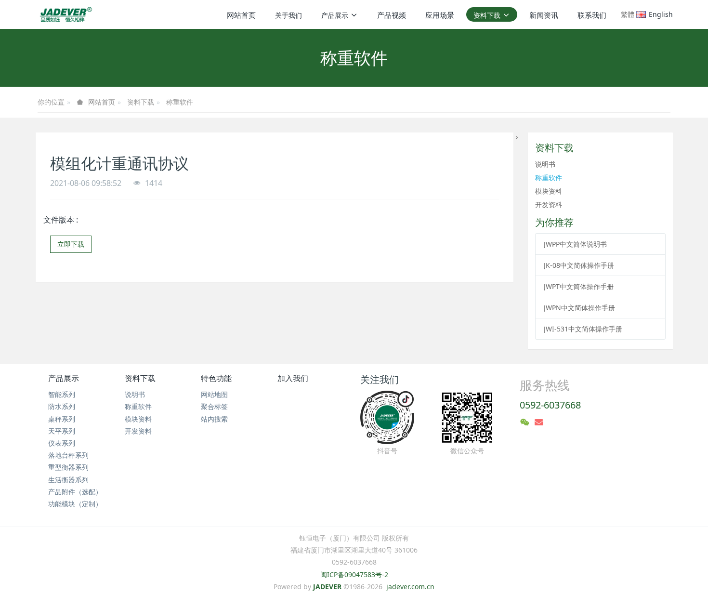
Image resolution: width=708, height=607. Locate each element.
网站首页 (241, 15)
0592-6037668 (550, 404)
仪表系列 (61, 443)
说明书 (545, 164)
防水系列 (61, 406)
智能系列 (61, 394)
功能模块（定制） (75, 503)
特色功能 (216, 378)
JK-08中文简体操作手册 (579, 265)
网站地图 (214, 394)
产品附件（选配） (75, 491)
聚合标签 (214, 406)
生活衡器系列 (68, 479)
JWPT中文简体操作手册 (579, 286)
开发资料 (548, 204)
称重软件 (179, 101)
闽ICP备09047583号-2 (354, 574)
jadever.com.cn (410, 586)
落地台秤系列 (68, 455)
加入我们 (292, 378)
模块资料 (548, 191)
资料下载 (140, 101)
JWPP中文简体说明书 (575, 244)
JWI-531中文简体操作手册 (583, 328)
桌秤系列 (61, 418)
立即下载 (70, 244)
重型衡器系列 (68, 467)
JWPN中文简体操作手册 (579, 307)
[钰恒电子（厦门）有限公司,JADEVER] (64, 14)
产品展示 (63, 378)
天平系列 (61, 430)
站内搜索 (214, 418)
